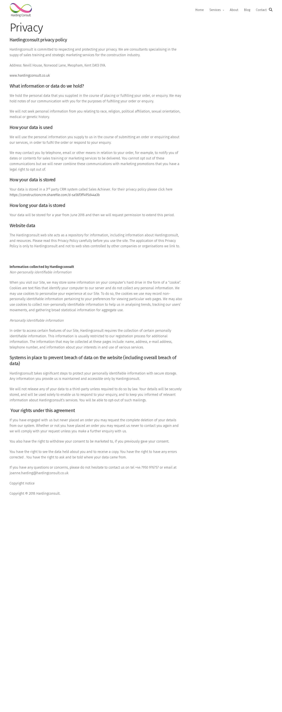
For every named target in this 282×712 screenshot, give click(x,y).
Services (215, 10)
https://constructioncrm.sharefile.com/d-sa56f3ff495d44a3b (55, 195)
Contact (261, 10)
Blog (247, 10)
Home (199, 10)
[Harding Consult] (21, 10)
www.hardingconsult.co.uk (30, 75)
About (234, 10)
